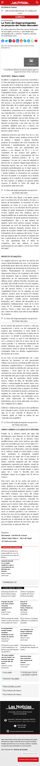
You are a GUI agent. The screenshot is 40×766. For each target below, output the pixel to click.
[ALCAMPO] (7, 672)
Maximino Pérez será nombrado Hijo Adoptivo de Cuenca (26, 659)
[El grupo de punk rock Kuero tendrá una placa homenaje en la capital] (10, 595)
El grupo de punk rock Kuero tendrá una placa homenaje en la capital (7, 606)
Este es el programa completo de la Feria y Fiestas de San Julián (26, 606)
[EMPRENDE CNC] (10, 582)
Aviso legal (12, 712)
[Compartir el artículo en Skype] (24, 40)
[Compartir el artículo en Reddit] (21, 40)
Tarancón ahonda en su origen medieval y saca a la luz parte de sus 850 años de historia (7, 566)
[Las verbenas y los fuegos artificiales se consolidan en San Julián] (29, 622)
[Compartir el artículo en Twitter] (6, 40)
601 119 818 (21, 727)
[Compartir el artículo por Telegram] (28, 40)
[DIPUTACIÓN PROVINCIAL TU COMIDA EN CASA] (20, 12)
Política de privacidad (24, 712)
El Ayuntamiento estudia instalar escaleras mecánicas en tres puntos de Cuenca (7, 632)
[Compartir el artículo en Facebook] (2, 40)
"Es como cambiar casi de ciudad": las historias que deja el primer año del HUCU (8, 659)
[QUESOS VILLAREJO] (11, 678)
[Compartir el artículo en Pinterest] (13, 40)
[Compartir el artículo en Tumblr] (10, 40)
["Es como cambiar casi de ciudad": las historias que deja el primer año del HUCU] (10, 648)
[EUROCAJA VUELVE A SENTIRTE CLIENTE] (29, 673)
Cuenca (20, 17)
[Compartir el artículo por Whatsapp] (32, 40)
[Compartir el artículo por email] (36, 40)
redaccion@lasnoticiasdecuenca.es (22, 731)
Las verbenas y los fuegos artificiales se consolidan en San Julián (26, 632)
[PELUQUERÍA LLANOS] (12, 686)
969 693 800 (21, 725)
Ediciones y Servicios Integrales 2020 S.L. (22, 719)
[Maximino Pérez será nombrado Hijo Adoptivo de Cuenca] (29, 648)
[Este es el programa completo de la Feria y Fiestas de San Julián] (29, 595)
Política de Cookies (20, 714)
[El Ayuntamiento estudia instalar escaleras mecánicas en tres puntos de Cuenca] (10, 622)
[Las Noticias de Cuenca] (12, 690)
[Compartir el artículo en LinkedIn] (17, 40)
